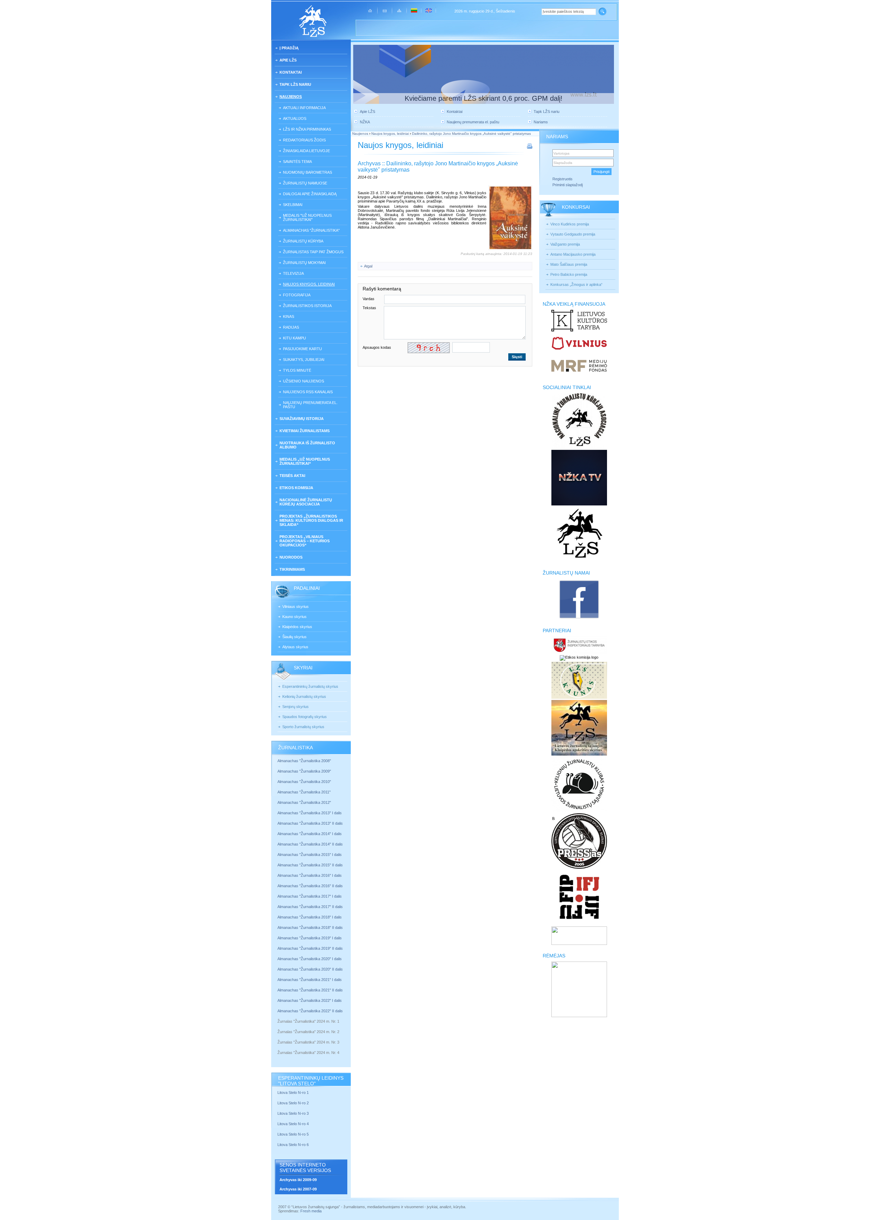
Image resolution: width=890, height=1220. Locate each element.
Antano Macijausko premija (573, 254)
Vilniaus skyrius (295, 606)
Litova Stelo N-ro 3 (293, 1113)
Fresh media (311, 1211)
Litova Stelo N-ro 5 (293, 1134)
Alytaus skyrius (295, 647)
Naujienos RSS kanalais (308, 392)
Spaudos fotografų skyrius (304, 717)
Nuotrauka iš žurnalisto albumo (307, 445)
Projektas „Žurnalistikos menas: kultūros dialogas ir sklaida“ (311, 520)
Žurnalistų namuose (305, 183)
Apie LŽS (288, 60)
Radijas (291, 327)
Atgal (368, 266)
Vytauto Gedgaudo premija (572, 234)
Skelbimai (292, 205)
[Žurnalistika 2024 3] (277, 1047)
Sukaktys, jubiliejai (303, 359)
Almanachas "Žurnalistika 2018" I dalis (310, 917)
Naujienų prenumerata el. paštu (310, 405)
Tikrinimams (292, 569)
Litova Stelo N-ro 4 (293, 1124)
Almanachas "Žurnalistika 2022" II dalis (310, 1011)
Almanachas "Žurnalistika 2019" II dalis (310, 948)
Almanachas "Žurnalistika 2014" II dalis (310, 844)
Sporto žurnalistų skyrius (303, 727)
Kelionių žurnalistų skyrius (304, 696)
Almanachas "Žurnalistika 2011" (304, 792)
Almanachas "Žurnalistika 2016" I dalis (309, 875)
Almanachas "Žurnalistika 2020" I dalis (310, 959)
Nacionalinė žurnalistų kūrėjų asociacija (306, 502)
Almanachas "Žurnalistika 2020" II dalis (310, 969)
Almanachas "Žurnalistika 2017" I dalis (309, 896)
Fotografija (296, 295)
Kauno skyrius (294, 617)
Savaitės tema (297, 161)
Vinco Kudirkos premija (569, 224)
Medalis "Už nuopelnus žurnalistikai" (307, 217)
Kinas (288, 316)
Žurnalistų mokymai (304, 263)
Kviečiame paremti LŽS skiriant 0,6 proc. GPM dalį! (484, 98)
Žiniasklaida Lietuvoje (306, 151)
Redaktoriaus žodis (304, 140)
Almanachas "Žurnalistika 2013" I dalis (309, 813)
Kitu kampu (294, 338)
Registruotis (562, 179)
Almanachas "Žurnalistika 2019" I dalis (310, 938)
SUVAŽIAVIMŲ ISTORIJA (302, 419)
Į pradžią (289, 48)
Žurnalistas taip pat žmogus (313, 252)
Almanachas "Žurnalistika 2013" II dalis (310, 823)
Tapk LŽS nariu (295, 84)
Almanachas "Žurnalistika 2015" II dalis (310, 865)
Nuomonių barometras (307, 172)
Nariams (541, 122)
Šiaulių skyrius (294, 637)
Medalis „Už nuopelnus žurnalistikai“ (305, 461)
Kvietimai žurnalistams (305, 431)
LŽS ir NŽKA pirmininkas (307, 129)
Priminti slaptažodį (567, 185)
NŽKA (365, 122)
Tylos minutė (297, 370)
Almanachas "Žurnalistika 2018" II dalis (310, 927)
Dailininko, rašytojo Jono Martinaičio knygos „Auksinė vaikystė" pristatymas (471, 133)
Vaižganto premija (565, 244)
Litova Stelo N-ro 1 (293, 1092)
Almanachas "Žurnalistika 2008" (304, 761)
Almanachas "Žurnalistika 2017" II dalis (310, 907)
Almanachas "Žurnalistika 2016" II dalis (310, 886)
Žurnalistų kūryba (303, 241)
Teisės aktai (292, 475)
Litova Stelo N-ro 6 (293, 1145)
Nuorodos (291, 557)
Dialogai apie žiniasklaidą (310, 194)
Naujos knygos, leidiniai (309, 284)
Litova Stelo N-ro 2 (293, 1103)
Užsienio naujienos (303, 381)
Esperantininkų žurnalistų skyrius (310, 686)
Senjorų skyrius (295, 706)
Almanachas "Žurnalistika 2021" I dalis (309, 980)
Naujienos (291, 96)
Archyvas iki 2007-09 (298, 1189)
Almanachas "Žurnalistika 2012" (304, 802)
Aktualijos (294, 118)
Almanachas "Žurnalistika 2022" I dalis (309, 1000)
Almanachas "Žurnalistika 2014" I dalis (309, 834)
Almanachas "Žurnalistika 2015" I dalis (309, 854)
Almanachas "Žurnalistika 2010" (304, 782)
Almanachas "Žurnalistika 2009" (304, 771)
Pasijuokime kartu (302, 349)
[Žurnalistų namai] (579, 618)
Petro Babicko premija (568, 274)
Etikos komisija (296, 488)
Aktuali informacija (304, 108)
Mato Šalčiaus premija (568, 264)
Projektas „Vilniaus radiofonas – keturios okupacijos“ (305, 541)
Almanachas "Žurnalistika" (311, 230)
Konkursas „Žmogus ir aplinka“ (576, 284)
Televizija (293, 273)
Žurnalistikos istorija (307, 306)
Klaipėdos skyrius (297, 627)
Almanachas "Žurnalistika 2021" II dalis (310, 990)
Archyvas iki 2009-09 (298, 1180)
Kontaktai (291, 72)
